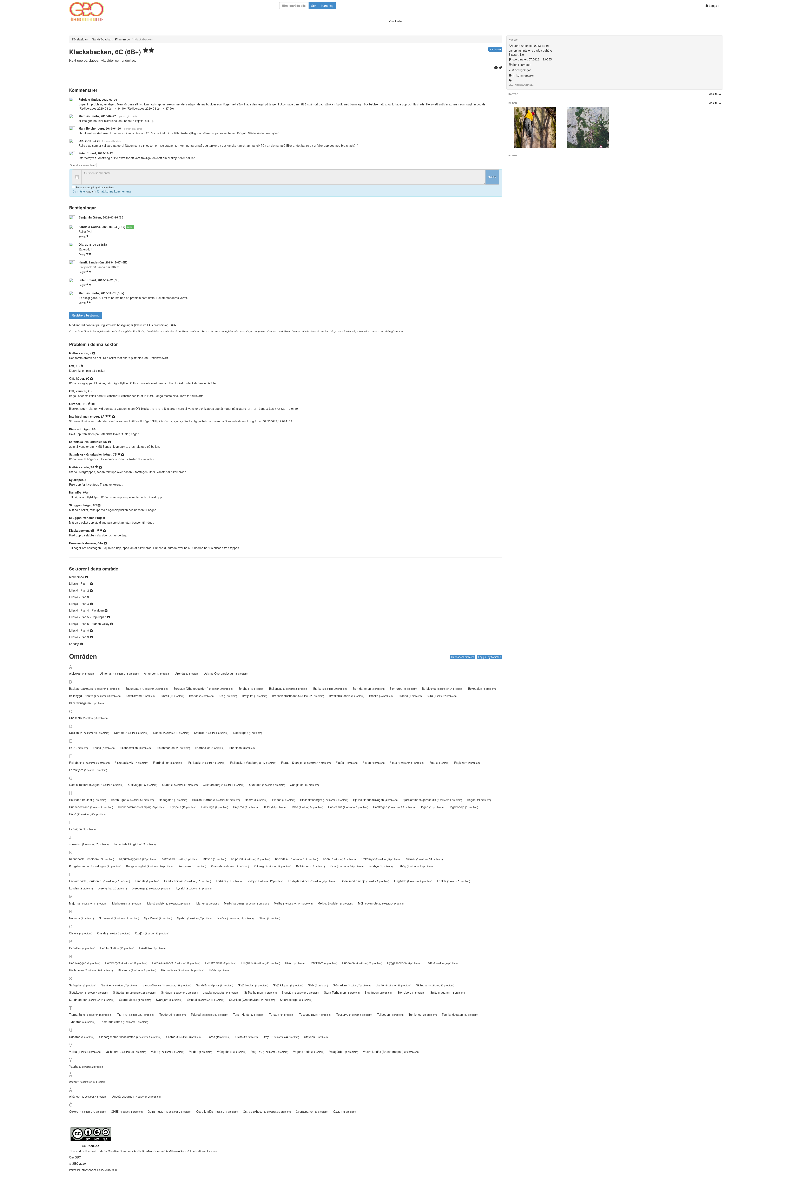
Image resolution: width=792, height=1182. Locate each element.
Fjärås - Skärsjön (306, 762)
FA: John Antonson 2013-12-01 (529, 46)
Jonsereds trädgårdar (135, 844)
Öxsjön (344, 1111)
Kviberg (272, 866)
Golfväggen (142, 785)
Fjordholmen (168, 762)
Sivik (318, 985)
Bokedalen (482, 688)
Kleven (214, 859)
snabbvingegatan (221, 992)
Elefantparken (173, 748)
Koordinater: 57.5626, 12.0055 (531, 59)
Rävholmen (91, 970)
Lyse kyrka (112, 888)
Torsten (281, 1014)
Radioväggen (84, 963)
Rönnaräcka (182, 970)
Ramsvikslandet (176, 963)
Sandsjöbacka (101, 39)
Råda (441, 963)
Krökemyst (381, 859)
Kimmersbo (122, 39)
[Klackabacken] (535, 127)
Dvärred (211, 733)
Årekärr (87, 1081)
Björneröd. (403, 688)
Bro (228, 696)
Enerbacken (209, 748)
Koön (339, 859)
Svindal (205, 1000)
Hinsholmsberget (324, 800)
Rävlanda (137, 970)
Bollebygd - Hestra (95, 696)
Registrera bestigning (86, 315)
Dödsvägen (247, 733)
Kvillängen (310, 866)
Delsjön (89, 733)
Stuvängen (378, 992)
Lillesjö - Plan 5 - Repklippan (88, 617)
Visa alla (715, 94)
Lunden (81, 888)
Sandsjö (74, 644)
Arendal (187, 673)
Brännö (410, 696)
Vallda (85, 1052)
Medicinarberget (246, 903)
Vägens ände (308, 1052)
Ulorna (218, 1037)
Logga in (714, 6)
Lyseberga (151, 888)
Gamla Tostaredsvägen (96, 785)
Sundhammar (91, 1000)
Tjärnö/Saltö (90, 1014)
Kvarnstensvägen (230, 866)
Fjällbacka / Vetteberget (253, 762)
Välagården (343, 1052)
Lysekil (194, 888)
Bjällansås (288, 688)
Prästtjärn (152, 948)
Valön (167, 1052)
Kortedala (296, 859)
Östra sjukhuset (267, 1111)
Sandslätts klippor (214, 985)
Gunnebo (267, 785)
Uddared (81, 1037)
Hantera (494, 49)
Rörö (219, 970)
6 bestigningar (521, 70)
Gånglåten (304, 785)
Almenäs (119, 673)
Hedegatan (173, 800)
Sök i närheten (521, 65)
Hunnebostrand (91, 807)
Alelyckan (82, 673)
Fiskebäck (89, 762)
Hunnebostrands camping (141, 807)
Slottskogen (88, 992)
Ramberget (126, 963)
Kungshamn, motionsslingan (95, 866)
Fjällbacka (206, 762)
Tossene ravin (315, 1014)
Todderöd (172, 1014)
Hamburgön (132, 800)
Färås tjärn (88, 770)
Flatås (347, 762)
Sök (313, 6)
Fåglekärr (467, 762)
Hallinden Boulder (87, 800)
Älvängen (88, 1096)
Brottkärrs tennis (346, 696)
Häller (274, 807)
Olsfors (80, 933)
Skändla (435, 985)
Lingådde (413, 881)
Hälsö (307, 807)
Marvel (207, 903)
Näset (269, 918)
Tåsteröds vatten (124, 1022)
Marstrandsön (169, 903)
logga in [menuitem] (91, 191)
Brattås (201, 696)
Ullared (184, 1037)
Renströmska (220, 963)
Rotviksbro (323, 963)
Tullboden (390, 1014)
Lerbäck (229, 881)
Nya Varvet (158, 918)
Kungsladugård (149, 866)
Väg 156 (269, 1052)
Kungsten (192, 866)
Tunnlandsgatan (460, 1014)
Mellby (293, 903)
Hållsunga (214, 807)
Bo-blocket (442, 688)
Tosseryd (354, 1014)
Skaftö (393, 985)
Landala (147, 881)
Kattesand (179, 859)
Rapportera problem (462, 657)
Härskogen (394, 807)
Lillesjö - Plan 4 (79, 604)
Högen (432, 807)
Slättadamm (134, 992)
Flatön (374, 762)
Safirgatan (82, 985)
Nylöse (235, 918)
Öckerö (87, 1111)
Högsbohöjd (463, 807)
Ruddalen (362, 963)
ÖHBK (127, 1111)
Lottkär (453, 881)
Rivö (295, 963)
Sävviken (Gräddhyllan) (252, 1000)
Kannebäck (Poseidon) (91, 859)
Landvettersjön (187, 881)
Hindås (283, 800)
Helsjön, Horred (216, 800)
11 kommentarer (523, 75)
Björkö (330, 688)
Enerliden (242, 748)
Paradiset (82, 948)
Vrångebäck (231, 1052)
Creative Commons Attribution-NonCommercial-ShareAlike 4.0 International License (162, 1151)
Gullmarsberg (223, 785)
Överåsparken (312, 1111)
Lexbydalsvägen (312, 881)
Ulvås (246, 1037)
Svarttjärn (169, 1000)
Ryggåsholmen (404, 963)
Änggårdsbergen (136, 1096)
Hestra (256, 800)
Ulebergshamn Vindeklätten (130, 1037)
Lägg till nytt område (489, 657)
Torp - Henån (248, 1014)
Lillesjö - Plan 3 (79, 597)
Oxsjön (152, 933)
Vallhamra (126, 1052)
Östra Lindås (217, 1111)
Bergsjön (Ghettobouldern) (203, 688)
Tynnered (82, 1022)
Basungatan (147, 688)
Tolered (209, 1014)
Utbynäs (316, 1037)
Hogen (479, 800)
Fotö (439, 762)
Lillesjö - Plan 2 (79, 590)
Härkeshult (348, 807)
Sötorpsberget (296, 1000)
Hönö (87, 814)
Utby (281, 1037)
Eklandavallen (136, 748)
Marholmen (127, 903)
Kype (347, 866)
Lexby (265, 881)
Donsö (171, 733)
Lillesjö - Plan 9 (79, 637)
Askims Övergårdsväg (226, 673)
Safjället (119, 985)
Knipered (250, 859)
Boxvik (172, 696)
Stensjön (300, 992)
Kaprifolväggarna (138, 859)
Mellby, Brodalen (335, 903)
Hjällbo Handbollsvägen (375, 800)
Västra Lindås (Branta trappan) (391, 1052)
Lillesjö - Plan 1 (79, 583)
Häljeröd (245, 807)
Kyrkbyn (381, 866)
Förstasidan (80, 39)
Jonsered (89, 844)
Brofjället (254, 696)
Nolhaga (81, 918)
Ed (78, 748)
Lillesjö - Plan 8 (79, 630)
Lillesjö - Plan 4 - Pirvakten (87, 610)
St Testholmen (260, 992)
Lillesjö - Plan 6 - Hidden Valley (89, 624)
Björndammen (368, 688)
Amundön (157, 673)
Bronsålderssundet (298, 696)
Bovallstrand (141, 696)
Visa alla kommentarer (82, 165)
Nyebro (194, 918)
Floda (407, 762)
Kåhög (416, 866)
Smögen (179, 992)
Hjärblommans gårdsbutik (432, 800)
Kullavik (424, 859)
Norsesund (119, 918)
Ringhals (260, 963)
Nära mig (327, 6)
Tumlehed (423, 1014)
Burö (442, 696)
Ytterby (86, 1066)
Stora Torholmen (342, 992)
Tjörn (135, 1014)
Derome (131, 733)
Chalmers (88, 718)
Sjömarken (352, 985)
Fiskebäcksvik (131, 762)
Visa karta (395, 21)
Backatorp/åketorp (94, 688)
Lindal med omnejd (365, 881)
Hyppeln (183, 807)
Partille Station (117, 948)
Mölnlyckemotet (381, 903)
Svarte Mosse (135, 1000)
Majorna (88, 903)
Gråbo (180, 785)
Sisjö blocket (253, 985)
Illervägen (82, 829)
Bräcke (381, 696)
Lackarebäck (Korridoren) (99, 881)
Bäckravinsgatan (87, 703)
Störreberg (411, 992)
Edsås (104, 748)
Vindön (200, 1052)
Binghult (251, 688)
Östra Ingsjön (169, 1111)
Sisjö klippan (288, 985)
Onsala (113, 933)
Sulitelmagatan (447, 992)
